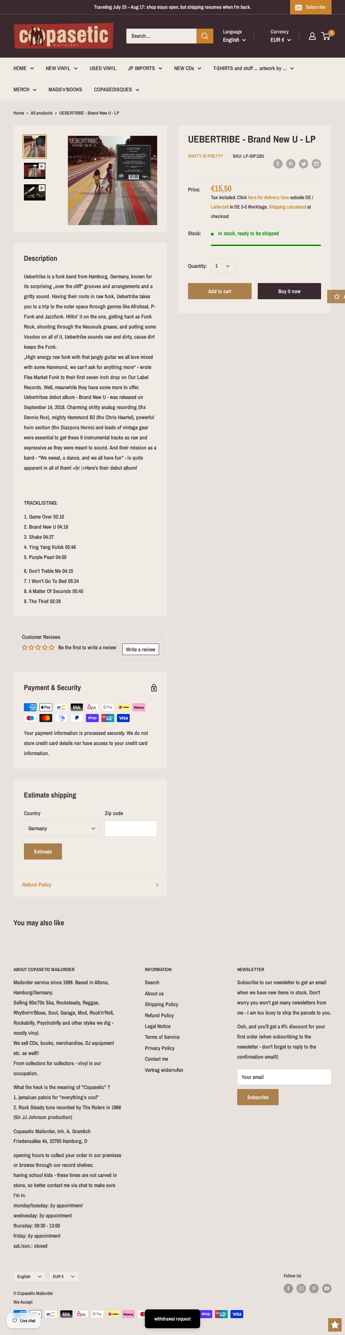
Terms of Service (162, 1037)
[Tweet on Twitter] (303, 163)
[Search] (204, 36)
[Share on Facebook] (278, 163)
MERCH (21, 89)
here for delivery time (268, 197)
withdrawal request (172, 1318)
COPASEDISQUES (113, 89)
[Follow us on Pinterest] (314, 1288)
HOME (20, 68)
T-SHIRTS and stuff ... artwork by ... (250, 68)
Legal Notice (157, 1026)
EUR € (58, 1276)
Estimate (43, 851)
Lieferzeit (220, 206)
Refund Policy (36, 884)
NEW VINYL (58, 68)
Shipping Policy (161, 1004)
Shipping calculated (287, 206)
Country (32, 813)
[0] (326, 36)
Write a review (140, 649)
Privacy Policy (160, 1048)
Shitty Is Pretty (205, 156)
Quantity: (197, 266)
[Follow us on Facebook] (288, 1288)
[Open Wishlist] (335, 1325)
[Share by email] (316, 163)
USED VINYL (103, 68)
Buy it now (289, 291)
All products (42, 113)
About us (154, 993)
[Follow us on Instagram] (301, 1288)
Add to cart (219, 291)
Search (152, 982)
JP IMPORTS (141, 68)
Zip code (114, 813)
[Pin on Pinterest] (290, 163)
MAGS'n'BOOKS (65, 89)
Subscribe (315, 6)
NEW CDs (184, 68)
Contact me (156, 1058)
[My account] (312, 36)
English (24, 1276)
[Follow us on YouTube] (327, 1288)
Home (18, 113)
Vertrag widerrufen (164, 1070)
